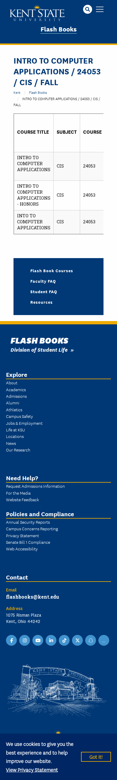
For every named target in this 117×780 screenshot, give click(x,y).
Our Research (18, 449)
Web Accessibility (22, 548)
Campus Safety (19, 416)
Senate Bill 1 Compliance (28, 542)
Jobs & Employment (24, 423)
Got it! (96, 756)
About (11, 382)
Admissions (16, 396)
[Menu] (100, 9)
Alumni (12, 402)
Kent (17, 92)
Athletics (14, 409)
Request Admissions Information (35, 486)
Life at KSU (15, 429)
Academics (16, 389)
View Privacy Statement (32, 769)
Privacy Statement (22, 535)
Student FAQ (43, 291)
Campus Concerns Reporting (32, 528)
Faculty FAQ (43, 281)
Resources (41, 302)
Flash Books (58, 28)
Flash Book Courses (51, 270)
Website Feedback (22, 499)
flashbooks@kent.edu (32, 597)
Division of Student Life (39, 349)
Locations (15, 436)
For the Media (18, 493)
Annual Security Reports (28, 522)
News (11, 443)
